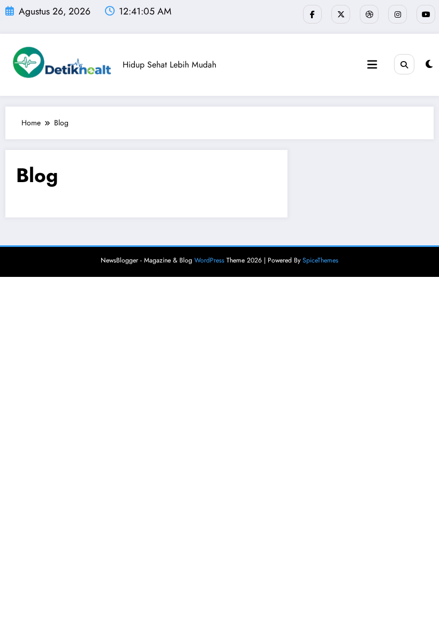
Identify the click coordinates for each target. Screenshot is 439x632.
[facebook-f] (312, 14)
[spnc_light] (429, 64)
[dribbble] (369, 14)
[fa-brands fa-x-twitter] (340, 14)
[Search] (404, 64)
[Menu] (372, 65)
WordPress (209, 260)
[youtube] (426, 14)
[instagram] (397, 14)
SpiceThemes (320, 260)
